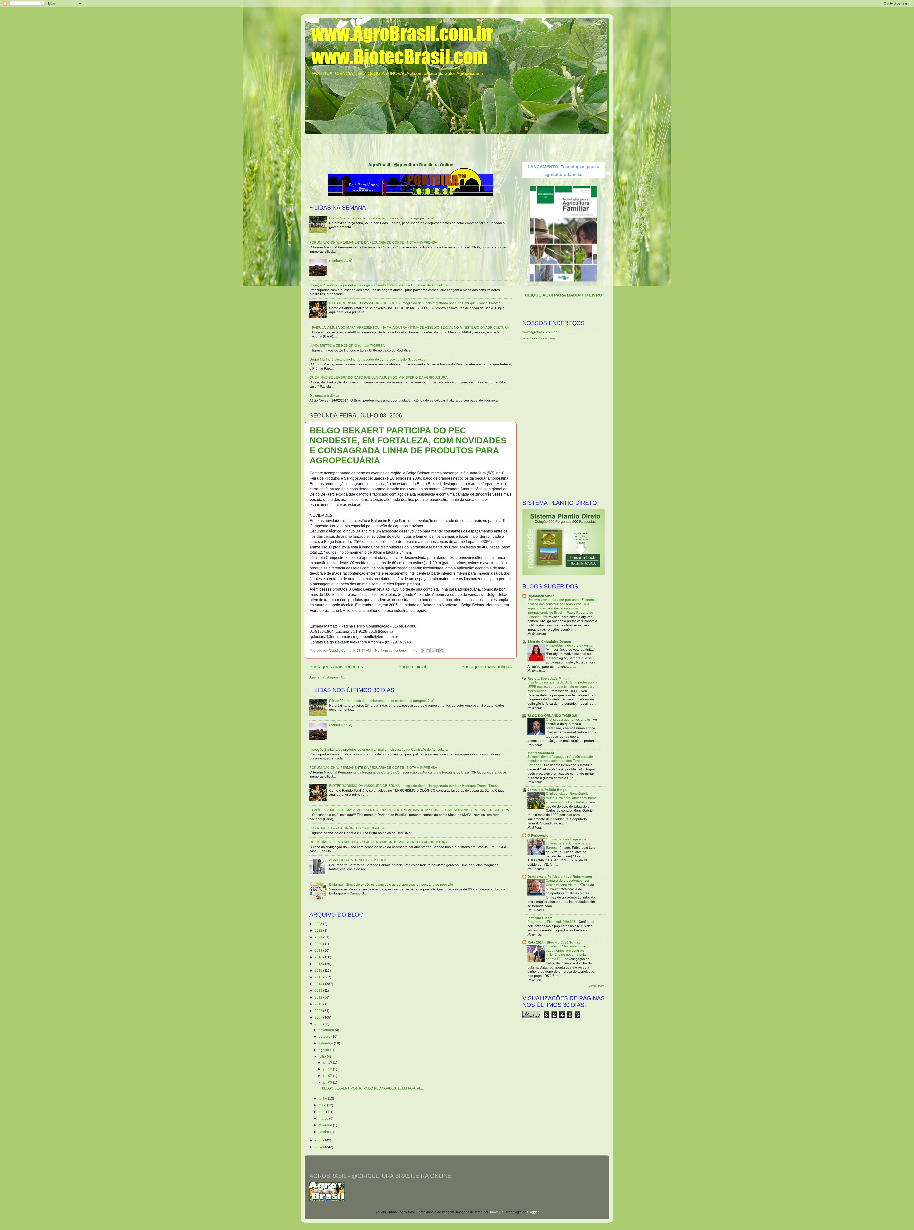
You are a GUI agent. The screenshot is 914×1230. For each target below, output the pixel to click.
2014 (319, 984)
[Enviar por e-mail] (423, 650)
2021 (319, 937)
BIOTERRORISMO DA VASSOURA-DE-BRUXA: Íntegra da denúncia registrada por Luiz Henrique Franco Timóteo (415, 303)
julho (323, 1056)
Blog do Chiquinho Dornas (549, 641)
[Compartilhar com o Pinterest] (441, 650)
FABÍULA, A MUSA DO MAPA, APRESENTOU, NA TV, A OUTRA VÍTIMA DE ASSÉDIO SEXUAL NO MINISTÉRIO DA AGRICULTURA (410, 327)
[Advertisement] (457, 146)
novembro (327, 1030)
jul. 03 (328, 1082)
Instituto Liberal (540, 918)
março (324, 1118)
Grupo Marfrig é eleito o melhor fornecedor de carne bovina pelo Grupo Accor (368, 359)
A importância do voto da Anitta (569, 645)
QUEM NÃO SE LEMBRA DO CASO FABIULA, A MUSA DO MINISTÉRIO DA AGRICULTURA (378, 377)
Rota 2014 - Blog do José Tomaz (553, 942)
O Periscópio (537, 835)
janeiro (324, 1132)
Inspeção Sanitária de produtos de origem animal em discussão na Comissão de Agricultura (378, 285)
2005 (319, 1140)
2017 (319, 964)
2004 (319, 1147)
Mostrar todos (596, 985)
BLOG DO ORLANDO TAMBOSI (552, 716)
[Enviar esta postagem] (414, 650)
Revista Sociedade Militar (548, 678)
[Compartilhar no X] (432, 650)
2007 (319, 1017)
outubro (325, 1036)
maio (323, 1105)
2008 (319, 1011)
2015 (319, 977)
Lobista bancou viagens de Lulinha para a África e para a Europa (568, 844)
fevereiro (326, 1125)
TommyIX (496, 1212)
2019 (319, 950)
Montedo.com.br (540, 753)
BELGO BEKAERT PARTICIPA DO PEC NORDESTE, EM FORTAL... (373, 1088)
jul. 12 (328, 1069)
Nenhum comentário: (391, 650)
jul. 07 (328, 1076)
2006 (319, 1024)
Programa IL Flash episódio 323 (551, 922)
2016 (319, 970)
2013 (319, 990)
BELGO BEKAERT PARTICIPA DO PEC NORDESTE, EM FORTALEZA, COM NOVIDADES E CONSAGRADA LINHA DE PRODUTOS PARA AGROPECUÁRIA (408, 445)
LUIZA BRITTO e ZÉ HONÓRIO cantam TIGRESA (347, 345)
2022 (319, 930)
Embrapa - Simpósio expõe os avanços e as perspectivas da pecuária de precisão (391, 884)
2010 (319, 1004)
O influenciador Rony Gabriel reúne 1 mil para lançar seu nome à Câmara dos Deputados (571, 798)
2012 (319, 997)
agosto (324, 1050)
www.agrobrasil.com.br (539, 332)
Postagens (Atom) (336, 677)
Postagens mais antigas (486, 666)
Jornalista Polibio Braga (546, 790)
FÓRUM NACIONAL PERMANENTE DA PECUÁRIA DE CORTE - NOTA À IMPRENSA (373, 242)
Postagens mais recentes (336, 666)
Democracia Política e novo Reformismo (559, 877)
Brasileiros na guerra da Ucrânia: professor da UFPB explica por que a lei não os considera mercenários (562, 687)
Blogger (533, 1212)
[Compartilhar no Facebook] (437, 650)
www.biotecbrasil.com (538, 338)
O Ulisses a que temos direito (568, 719)
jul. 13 (328, 1062)
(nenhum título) (340, 260)
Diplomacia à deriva (324, 395)
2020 (319, 944)
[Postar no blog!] (428, 650)
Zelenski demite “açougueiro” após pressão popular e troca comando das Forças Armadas (560, 761)
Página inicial (412, 666)
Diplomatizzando (541, 596)
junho (323, 1098)
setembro (326, 1043)
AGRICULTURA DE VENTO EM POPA (357, 860)
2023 (319, 924)
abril (322, 1112)
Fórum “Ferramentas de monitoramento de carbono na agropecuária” (381, 218)
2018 (319, 957)
